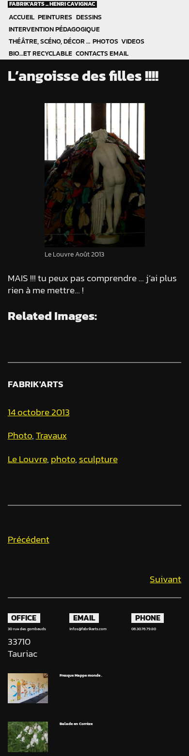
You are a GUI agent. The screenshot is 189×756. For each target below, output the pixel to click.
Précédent (28, 539)
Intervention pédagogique (54, 29)
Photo (20, 435)
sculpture (98, 459)
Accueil (21, 17)
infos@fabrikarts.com (88, 629)
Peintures (55, 17)
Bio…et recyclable (40, 53)
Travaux (51, 435)
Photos (105, 41)
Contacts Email (102, 53)
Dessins (89, 17)
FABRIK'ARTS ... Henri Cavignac (52, 4)
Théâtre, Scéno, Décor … (49, 41)
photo (63, 459)
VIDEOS (132, 41)
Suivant (165, 579)
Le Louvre (27, 459)
